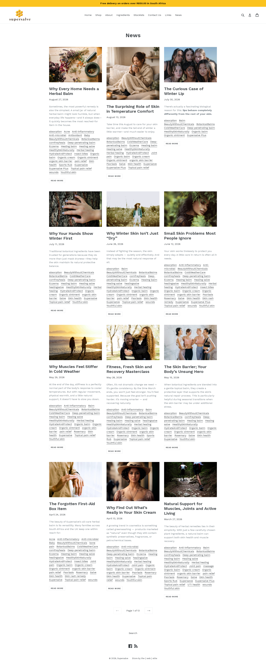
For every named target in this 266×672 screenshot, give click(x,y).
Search (133, 633)
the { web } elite (149, 658)
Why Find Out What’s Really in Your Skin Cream (131, 510)
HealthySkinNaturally (61, 150)
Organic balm (122, 156)
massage (208, 566)
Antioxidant (75, 135)
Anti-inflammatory (83, 131)
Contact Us (154, 15)
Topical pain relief (81, 168)
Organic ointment (87, 157)
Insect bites (81, 153)
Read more (57, 181)
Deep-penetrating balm (81, 142)
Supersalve (81, 164)
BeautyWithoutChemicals (64, 138)
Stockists (139, 15)
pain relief (81, 161)
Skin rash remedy (75, 576)
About (109, 15)
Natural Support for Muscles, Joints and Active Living (190, 508)
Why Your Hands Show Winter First (71, 236)
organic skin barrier (60, 161)
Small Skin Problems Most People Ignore (190, 235)
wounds (53, 172)
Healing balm (69, 146)
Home (88, 15)
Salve (122, 163)
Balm (182, 120)
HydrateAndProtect (60, 153)
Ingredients (123, 15)
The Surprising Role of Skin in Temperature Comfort (133, 109)
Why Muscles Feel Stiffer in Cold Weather (73, 369)
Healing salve (87, 146)
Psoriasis (112, 163)
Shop (98, 15)
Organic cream (66, 157)
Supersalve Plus (58, 168)
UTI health (193, 584)
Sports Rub (65, 164)
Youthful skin (68, 172)
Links (168, 15)
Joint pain (137, 565)
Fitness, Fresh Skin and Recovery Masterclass (129, 369)
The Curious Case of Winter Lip (183, 91)
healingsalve (56, 287)
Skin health (134, 163)
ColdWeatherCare (137, 141)
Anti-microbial (57, 135)
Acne (67, 131)
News (178, 15)
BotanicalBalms (90, 138)
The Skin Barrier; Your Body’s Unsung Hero (185, 369)
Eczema (54, 146)
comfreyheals (57, 142)
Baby (87, 135)
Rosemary (170, 298)
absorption (55, 131)
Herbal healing (85, 150)
